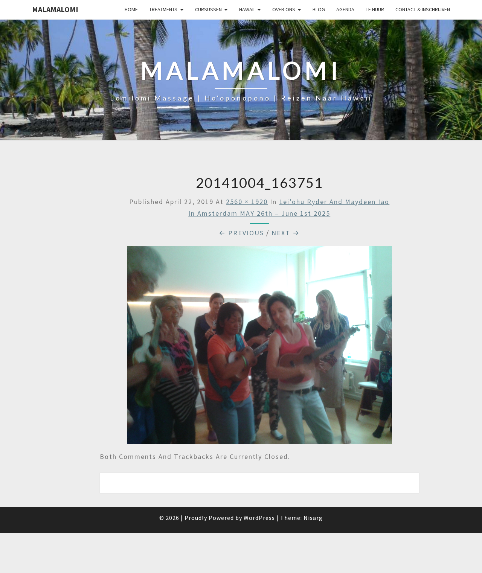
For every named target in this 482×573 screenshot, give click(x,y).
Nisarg (313, 517)
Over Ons (283, 9)
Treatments (163, 9)
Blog (319, 9)
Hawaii (247, 9)
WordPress (259, 517)
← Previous (241, 233)
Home (131, 9)
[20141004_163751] (259, 347)
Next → (286, 233)
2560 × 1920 (247, 201)
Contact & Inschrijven (422, 9)
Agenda (345, 9)
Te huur (375, 9)
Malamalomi (55, 9)
